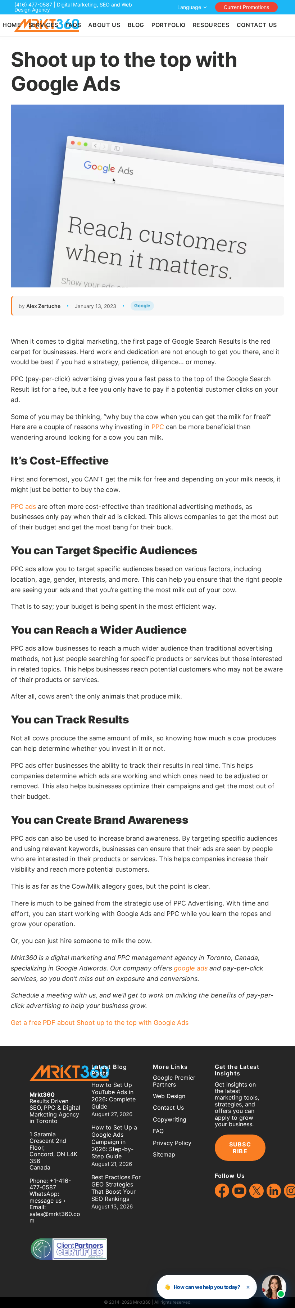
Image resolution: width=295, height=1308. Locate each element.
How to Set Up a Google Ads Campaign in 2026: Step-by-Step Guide (114, 1142)
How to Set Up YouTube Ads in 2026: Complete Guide (113, 1095)
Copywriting (169, 1119)
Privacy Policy (172, 1142)
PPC (157, 427)
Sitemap (164, 1154)
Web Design (169, 1096)
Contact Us (168, 1107)
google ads (191, 968)
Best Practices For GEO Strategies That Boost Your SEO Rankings (116, 1187)
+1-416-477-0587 (50, 1184)
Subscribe (240, 1147)
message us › (47, 1200)
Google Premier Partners (174, 1081)
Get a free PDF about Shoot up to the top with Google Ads (100, 1022)
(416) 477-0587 (33, 4)
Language (189, 7)
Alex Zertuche (43, 306)
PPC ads (23, 506)
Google (142, 305)
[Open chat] (274, 1287)
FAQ (158, 1131)
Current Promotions (246, 7)
